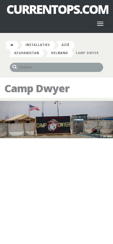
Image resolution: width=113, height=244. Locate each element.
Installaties (37, 45)
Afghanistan (26, 53)
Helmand (59, 53)
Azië (66, 45)
